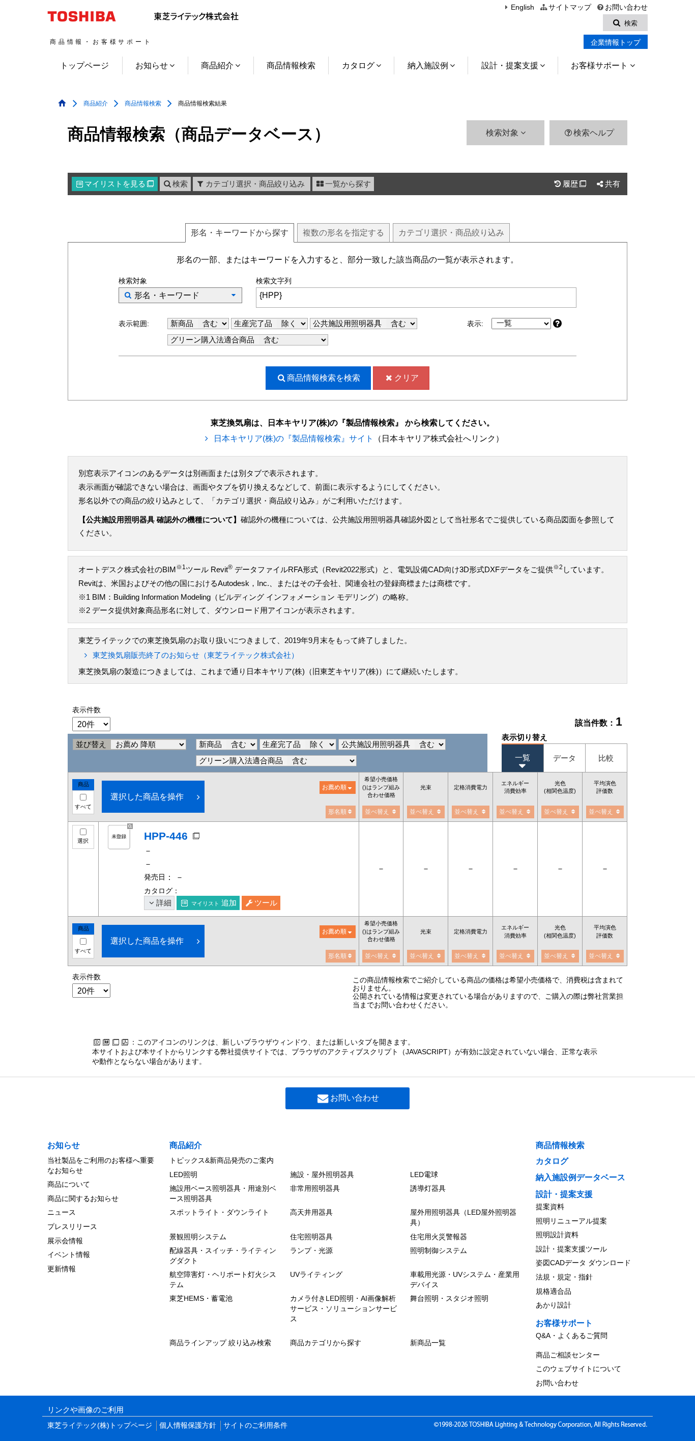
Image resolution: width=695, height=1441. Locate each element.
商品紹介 (217, 65)
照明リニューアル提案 (571, 1221)
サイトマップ (569, 7)
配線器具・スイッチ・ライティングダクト (222, 1255)
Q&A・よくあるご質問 (571, 1335)
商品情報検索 (291, 65)
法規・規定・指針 (564, 1277)
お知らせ (151, 65)
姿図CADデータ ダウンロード (583, 1263)
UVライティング (316, 1274)
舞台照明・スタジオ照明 (449, 1298)
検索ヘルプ (593, 132)
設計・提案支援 (509, 65)
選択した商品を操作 (147, 796)
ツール (265, 903)
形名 (239, 232)
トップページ (84, 65)
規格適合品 (553, 1291)
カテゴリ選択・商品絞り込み (255, 184)
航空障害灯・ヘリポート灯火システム (222, 1279)
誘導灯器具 (428, 1188)
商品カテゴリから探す (325, 1343)
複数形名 (343, 232)
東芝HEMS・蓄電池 (201, 1298)
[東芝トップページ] (83, 16)
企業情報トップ (616, 42)
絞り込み (451, 232)
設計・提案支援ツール (571, 1249)
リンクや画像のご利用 (85, 1410)
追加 (214, 903)
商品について (68, 1184)
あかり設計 (553, 1305)
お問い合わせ (626, 7)
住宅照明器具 (311, 1237)
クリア (406, 377)
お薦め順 (334, 787)
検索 (180, 184)
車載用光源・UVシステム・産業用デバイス (464, 1279)
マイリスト (119, 184)
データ (564, 758)
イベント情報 (68, 1254)
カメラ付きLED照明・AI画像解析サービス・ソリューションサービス (343, 1308)
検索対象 (503, 132)
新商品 (182, 323)
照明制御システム (438, 1250)
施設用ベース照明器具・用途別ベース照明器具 (222, 1193)
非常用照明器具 (315, 1188)
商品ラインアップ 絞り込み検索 (220, 1343)
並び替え (92, 744)
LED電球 (424, 1174)
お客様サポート (599, 65)
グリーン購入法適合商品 (213, 340)
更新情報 (61, 1269)
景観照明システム (197, 1237)
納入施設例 (428, 65)
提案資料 (550, 1207)
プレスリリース (72, 1226)
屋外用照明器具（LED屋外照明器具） (463, 1217)
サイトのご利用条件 (255, 1425)
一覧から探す (348, 184)
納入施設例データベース (580, 1177)
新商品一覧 (428, 1343)
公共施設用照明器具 (348, 323)
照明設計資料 (557, 1235)
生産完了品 (254, 323)
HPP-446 (166, 836)
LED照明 (183, 1174)
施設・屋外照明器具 (322, 1174)
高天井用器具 (311, 1212)
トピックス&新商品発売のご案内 (221, 1160)
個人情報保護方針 (187, 1425)
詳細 (163, 903)
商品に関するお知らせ (83, 1198)
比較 (606, 758)
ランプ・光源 (311, 1250)
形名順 (337, 811)
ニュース (61, 1212)
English (522, 7)
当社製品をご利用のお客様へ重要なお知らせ (100, 1165)
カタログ (358, 65)
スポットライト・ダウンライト (219, 1212)
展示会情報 (65, 1241)
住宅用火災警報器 (438, 1237)
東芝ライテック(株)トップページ (99, 1425)
